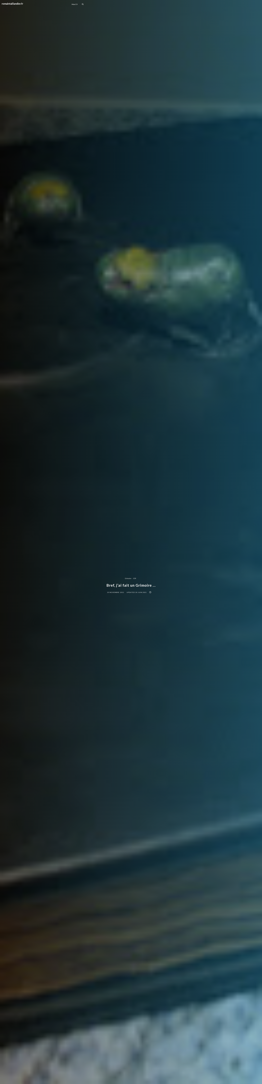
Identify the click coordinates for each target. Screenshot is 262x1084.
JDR (134, 578)
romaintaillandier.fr (12, 3)
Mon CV (75, 4)
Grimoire (128, 578)
